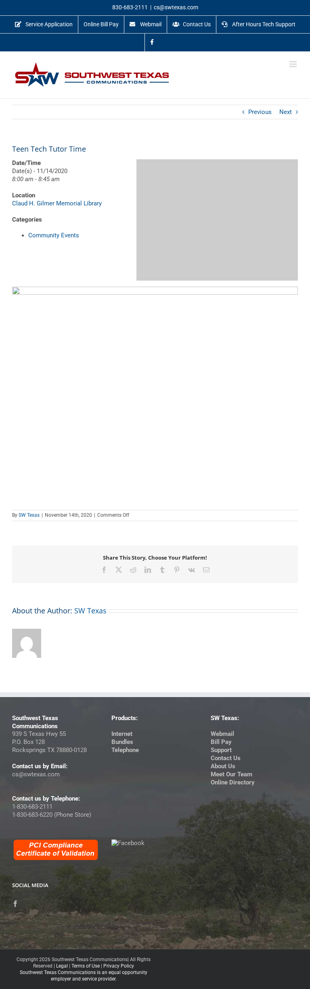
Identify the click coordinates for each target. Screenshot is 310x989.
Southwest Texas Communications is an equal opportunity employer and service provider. (83, 976)
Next (285, 112)
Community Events (53, 235)
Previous (260, 112)
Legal (62, 966)
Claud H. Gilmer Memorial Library (57, 203)
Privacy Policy (118, 966)
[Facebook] (15, 903)
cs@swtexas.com (176, 7)
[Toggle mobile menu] (293, 64)
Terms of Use (85, 966)
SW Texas (29, 515)
